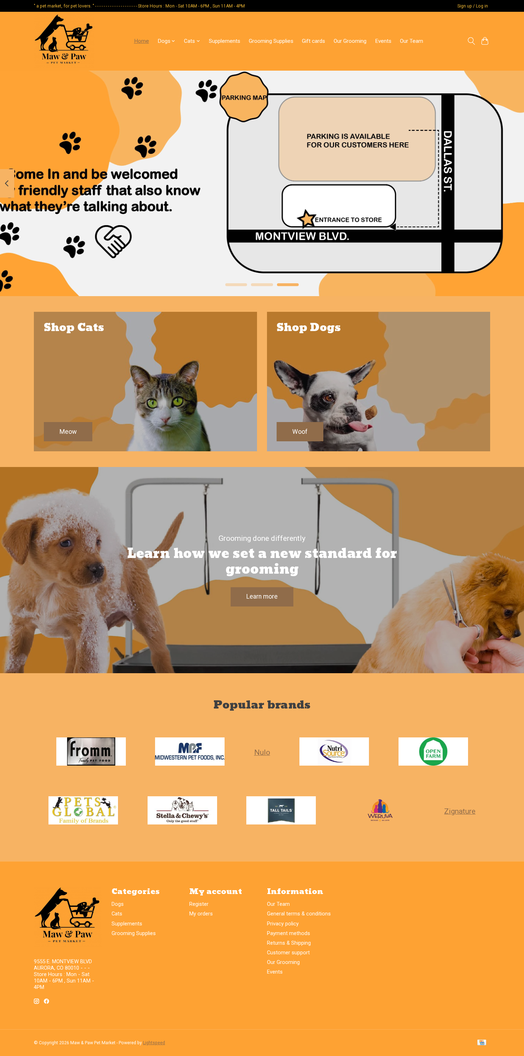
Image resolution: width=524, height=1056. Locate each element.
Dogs (118, 904)
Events (383, 41)
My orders (201, 913)
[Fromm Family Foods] (90, 752)
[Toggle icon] (471, 41)
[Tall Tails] (281, 811)
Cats (117, 913)
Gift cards (313, 41)
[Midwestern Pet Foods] (190, 752)
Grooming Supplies (271, 41)
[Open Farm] (433, 752)
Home (141, 41)
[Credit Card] (481, 1043)
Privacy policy (283, 923)
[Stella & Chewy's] (182, 811)
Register (199, 904)
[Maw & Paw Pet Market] (64, 41)
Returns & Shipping (289, 943)
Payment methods (288, 933)
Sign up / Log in (472, 6)
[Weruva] (380, 811)
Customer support (288, 952)
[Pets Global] (83, 811)
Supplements (224, 41)
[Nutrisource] (334, 752)
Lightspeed (154, 1042)
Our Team (411, 41)
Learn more (262, 596)
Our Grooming (350, 41)
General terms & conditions (299, 913)
